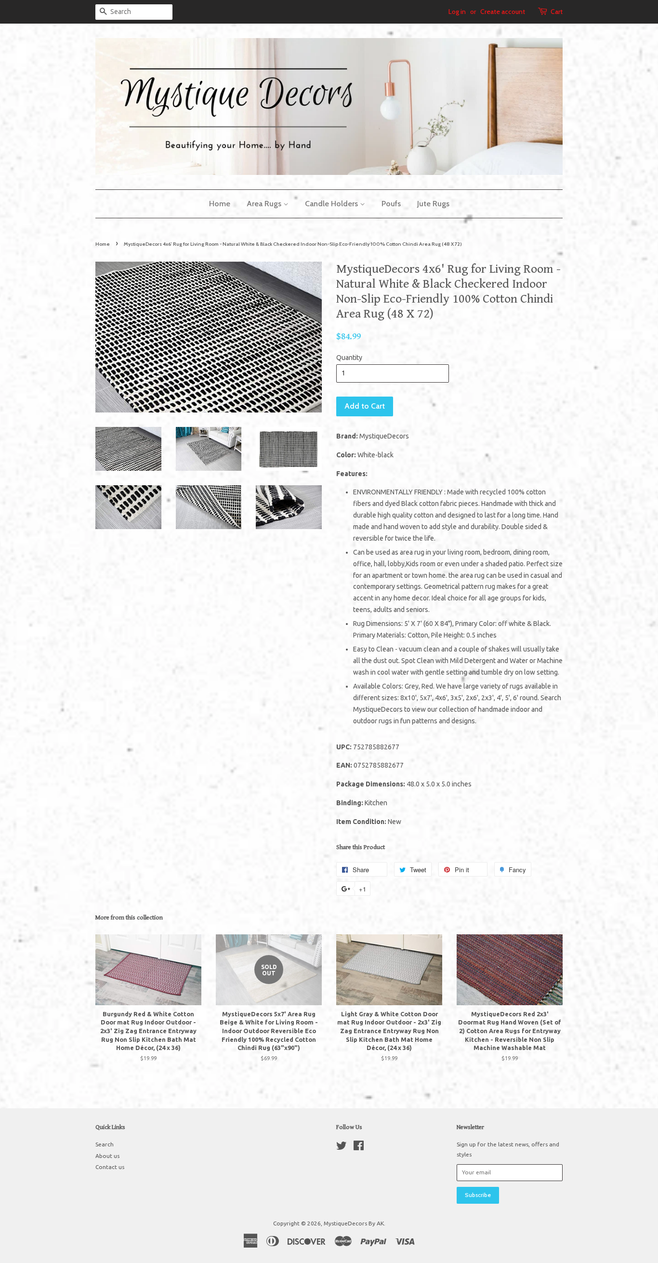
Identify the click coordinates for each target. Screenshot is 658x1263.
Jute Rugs (433, 203)
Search (104, 1144)
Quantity (349, 357)
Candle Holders (332, 203)
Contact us (109, 1167)
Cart (557, 11)
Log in (457, 11)
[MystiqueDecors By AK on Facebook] (358, 1147)
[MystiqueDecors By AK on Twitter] (341, 1147)
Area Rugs (265, 203)
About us (107, 1156)
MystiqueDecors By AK (354, 1223)
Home (219, 203)
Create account (502, 11)
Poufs (391, 203)
